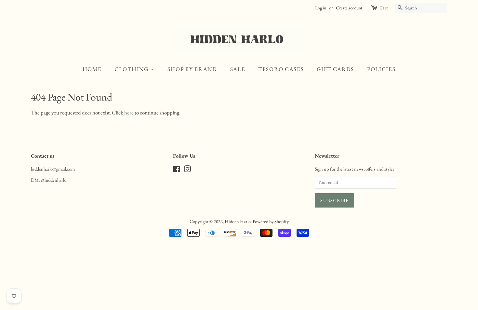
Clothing (132, 69)
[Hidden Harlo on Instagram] (187, 170)
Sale (238, 69)
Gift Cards (335, 69)
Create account (349, 8)
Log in (320, 8)
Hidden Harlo (238, 221)
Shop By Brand (192, 69)
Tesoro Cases (281, 69)
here (129, 112)
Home (92, 69)
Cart (383, 8)
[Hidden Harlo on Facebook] (176, 170)
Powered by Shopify (271, 221)
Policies (381, 69)
